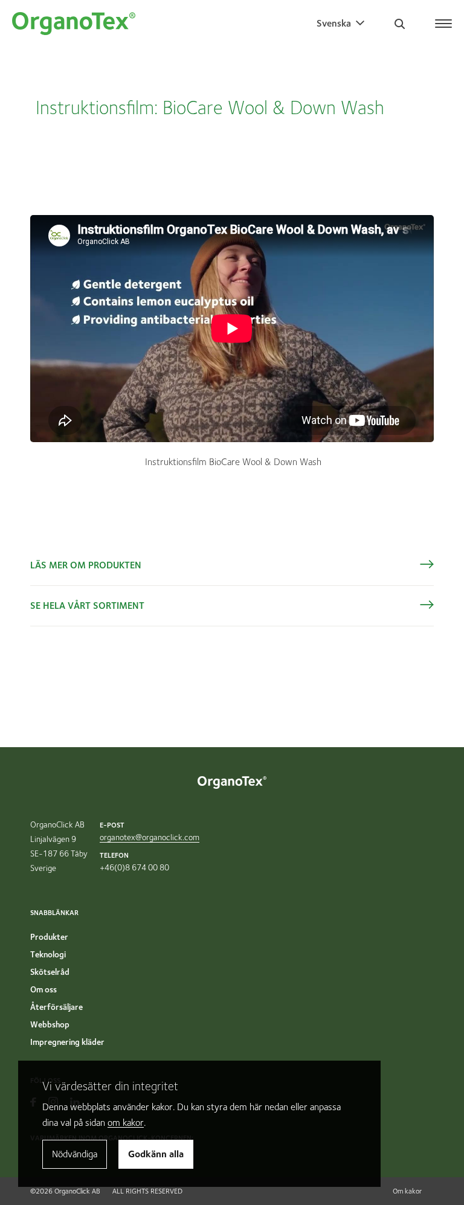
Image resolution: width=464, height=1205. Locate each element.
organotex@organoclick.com (149, 837)
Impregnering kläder (67, 1042)
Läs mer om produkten (85, 565)
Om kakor (407, 1190)
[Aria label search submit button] (446, 107)
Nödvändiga (74, 1154)
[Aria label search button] (400, 23)
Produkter (49, 937)
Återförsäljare (56, 1007)
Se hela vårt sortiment (87, 605)
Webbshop (49, 1024)
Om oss (43, 989)
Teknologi (48, 954)
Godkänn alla (156, 1154)
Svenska (334, 23)
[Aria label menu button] (444, 19)
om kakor (126, 1122)
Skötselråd (49, 972)
